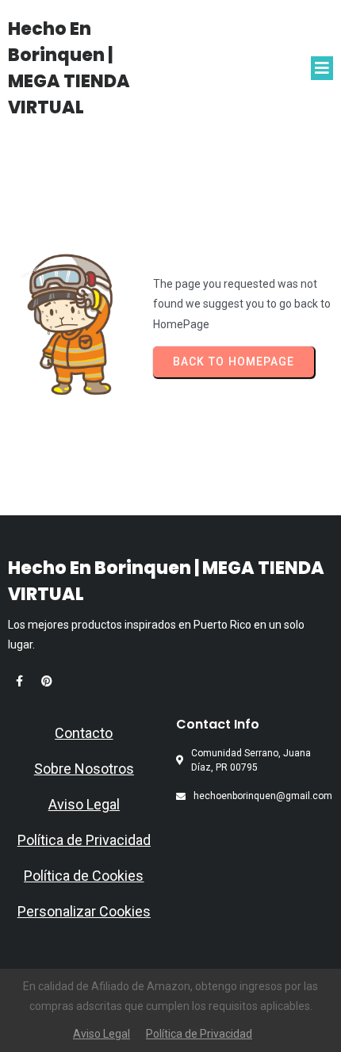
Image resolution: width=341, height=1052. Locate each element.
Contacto (84, 733)
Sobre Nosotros (84, 768)
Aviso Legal (84, 804)
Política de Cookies (84, 875)
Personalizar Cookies (84, 911)
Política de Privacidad (84, 840)
